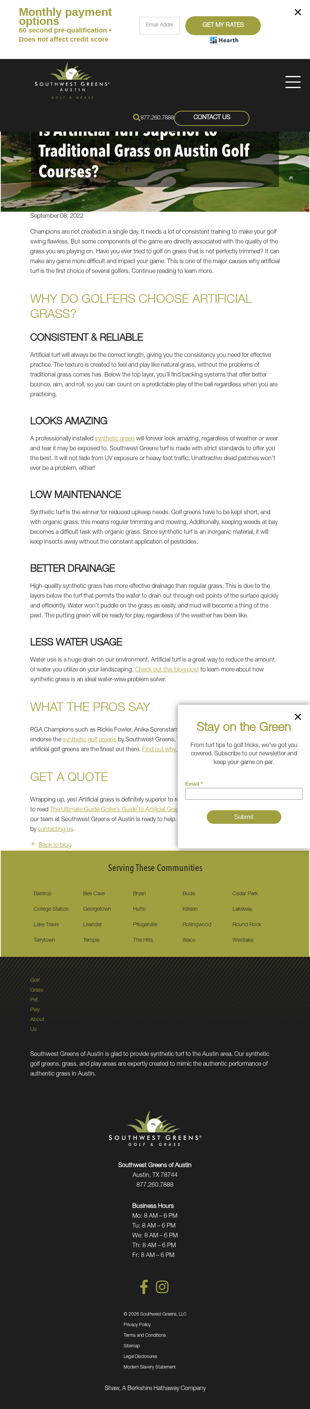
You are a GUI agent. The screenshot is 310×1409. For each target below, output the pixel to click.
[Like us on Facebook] (144, 1293)
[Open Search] (137, 117)
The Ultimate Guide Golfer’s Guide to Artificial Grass (116, 810)
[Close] (297, 14)
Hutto (139, 909)
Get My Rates (223, 26)
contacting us (55, 830)
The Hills (143, 940)
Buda (189, 894)
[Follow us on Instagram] (162, 1293)
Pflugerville (145, 925)
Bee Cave (94, 894)
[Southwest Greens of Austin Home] (72, 80)
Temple (91, 940)
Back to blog (55, 846)
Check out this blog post (167, 670)
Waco (189, 940)
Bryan (139, 894)
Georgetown (97, 909)
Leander (92, 925)
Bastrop (42, 894)
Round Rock (246, 925)
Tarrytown (44, 940)
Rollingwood (197, 925)
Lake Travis (46, 925)
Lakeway (242, 909)
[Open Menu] (293, 82)
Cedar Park (245, 894)
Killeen (190, 909)
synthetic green (115, 439)
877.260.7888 (157, 118)
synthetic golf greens (89, 740)
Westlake (242, 940)
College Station (51, 909)
